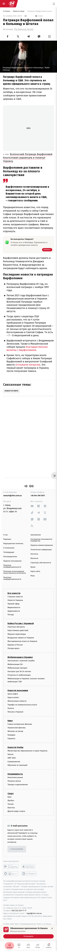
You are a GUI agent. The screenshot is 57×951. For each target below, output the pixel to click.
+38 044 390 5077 (37, 495)
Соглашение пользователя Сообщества (41, 540)
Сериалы (11, 738)
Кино (10, 720)
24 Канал (7, 11)
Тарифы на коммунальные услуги (22, 705)
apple (29, 866)
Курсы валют (13, 697)
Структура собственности (40, 563)
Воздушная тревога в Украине (21, 638)
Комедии (11, 735)
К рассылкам (16, 849)
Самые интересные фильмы (20, 724)
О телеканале (8, 548)
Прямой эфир (13, 604)
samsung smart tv (29, 873)
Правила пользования (12, 561)
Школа (10, 754)
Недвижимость (15, 774)
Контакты (34, 554)
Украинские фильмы (17, 728)
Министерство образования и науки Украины (27, 751)
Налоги (11, 708)
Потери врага (13, 648)
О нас (5, 535)
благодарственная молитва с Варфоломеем (27, 348)
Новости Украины (15, 600)
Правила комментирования (41, 545)
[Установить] (28, 933)
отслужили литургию (27, 364)
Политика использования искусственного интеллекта (14, 572)
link (32, 506)
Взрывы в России (15, 645)
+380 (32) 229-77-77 (18, 911)
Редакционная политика (13, 543)
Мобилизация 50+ (15, 664)
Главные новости (15, 597)
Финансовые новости (17, 701)
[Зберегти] (49, 36)
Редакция (7, 539)
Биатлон (11, 808)
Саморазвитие (14, 761)
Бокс (10, 797)
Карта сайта (35, 571)
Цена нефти (13, 694)
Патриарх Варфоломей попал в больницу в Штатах (40, 11)
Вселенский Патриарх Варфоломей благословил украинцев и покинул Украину (27, 158)
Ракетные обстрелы (16, 627)
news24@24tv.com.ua (12, 495)
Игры (32, 576)
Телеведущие (8, 552)
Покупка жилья (14, 781)
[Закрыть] (52, 928)
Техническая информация (41, 550)
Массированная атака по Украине (22, 641)
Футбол (11, 800)
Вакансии (34, 558)
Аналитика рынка (15, 777)
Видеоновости (14, 607)
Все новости (14, 593)
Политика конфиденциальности (12, 566)
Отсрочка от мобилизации (19, 675)
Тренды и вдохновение (18, 784)
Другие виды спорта (16, 811)
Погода (11, 614)
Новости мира (19, 11)
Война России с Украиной (21, 623)
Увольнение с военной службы (21, 661)
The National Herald (23, 29)
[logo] (11, 3)
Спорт (11, 793)
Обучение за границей (17, 765)
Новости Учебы (15, 747)
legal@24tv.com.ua (34, 913)
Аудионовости (14, 611)
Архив (32, 567)
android (11, 866)
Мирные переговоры (17, 634)
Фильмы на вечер (15, 731)
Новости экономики (18, 690)
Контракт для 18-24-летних (19, 671)
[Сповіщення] (54, 3)
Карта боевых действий (18, 630)
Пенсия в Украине (15, 712)
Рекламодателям (10, 557)
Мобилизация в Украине (20, 657)
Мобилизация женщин (17, 668)
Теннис (11, 804)
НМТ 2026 (12, 758)
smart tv (11, 873)
